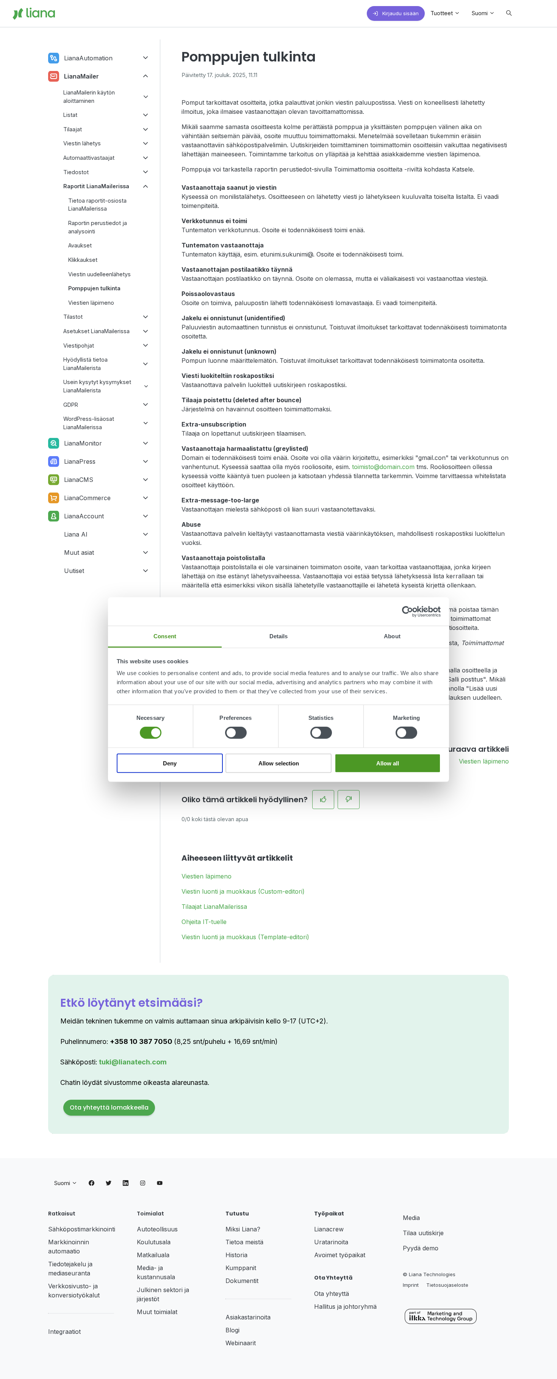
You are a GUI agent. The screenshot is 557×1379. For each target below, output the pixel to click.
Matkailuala (153, 1255)
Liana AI (76, 534)
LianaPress (79, 461)
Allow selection (278, 763)
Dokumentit (241, 1281)
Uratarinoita (331, 1242)
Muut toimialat (157, 1312)
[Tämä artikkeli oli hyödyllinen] (323, 799)
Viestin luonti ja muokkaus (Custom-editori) (243, 891)
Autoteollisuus (157, 1229)
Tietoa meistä (244, 1242)
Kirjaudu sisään (400, 13)
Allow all (387, 763)
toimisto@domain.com (383, 467)
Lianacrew (329, 1229)
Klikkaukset (82, 260)
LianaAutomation (88, 58)
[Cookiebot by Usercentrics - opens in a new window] (407, 611)
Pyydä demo (420, 1248)
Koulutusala (154, 1242)
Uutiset (74, 571)
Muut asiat (79, 552)
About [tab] (392, 636)
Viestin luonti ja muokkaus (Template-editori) (245, 937)
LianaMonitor (83, 443)
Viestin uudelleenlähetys (99, 274)
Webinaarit (240, 1343)
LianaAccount (84, 516)
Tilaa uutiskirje (423, 1233)
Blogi (232, 1330)
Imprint (411, 1285)
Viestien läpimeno (484, 761)
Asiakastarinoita (248, 1317)
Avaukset (80, 245)
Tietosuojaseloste (447, 1285)
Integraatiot (64, 1331)
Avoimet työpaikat (339, 1255)
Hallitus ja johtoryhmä (345, 1306)
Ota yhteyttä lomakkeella (109, 1107)
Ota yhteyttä (331, 1293)
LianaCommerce (87, 498)
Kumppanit (240, 1268)
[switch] (236, 733)
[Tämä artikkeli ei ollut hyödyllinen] (349, 799)
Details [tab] (278, 636)
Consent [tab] (164, 636)
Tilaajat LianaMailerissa (214, 906)
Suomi (480, 13)
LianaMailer (81, 76)
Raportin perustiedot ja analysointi (97, 227)
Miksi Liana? (242, 1229)
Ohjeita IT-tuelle (204, 922)
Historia (236, 1255)
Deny (170, 763)
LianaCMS (78, 479)
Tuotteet (442, 13)
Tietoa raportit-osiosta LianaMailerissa (97, 204)
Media (411, 1218)
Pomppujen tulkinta (94, 288)
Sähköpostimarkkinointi (81, 1229)
